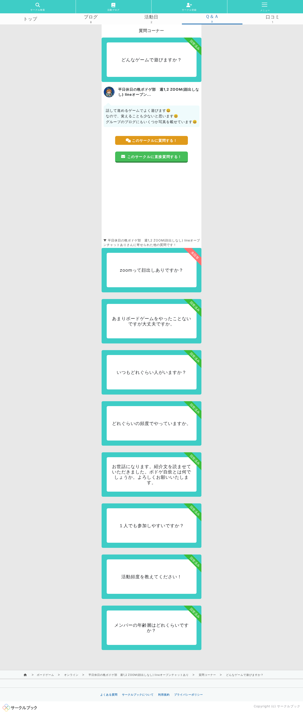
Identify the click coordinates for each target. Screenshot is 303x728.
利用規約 (164, 694)
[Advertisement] (151, 200)
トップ (30, 19)
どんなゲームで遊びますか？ (245, 674)
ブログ (91, 17)
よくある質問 (109, 694)
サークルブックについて (138, 694)
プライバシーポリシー (188, 694)
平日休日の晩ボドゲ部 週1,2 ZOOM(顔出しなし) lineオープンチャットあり (139, 674)
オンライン (71, 674)
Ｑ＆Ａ (212, 16)
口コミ (273, 17)
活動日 (151, 17)
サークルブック (288, 706)
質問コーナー (207, 674)
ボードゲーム (45, 674)
